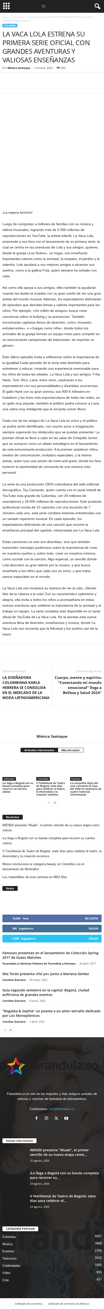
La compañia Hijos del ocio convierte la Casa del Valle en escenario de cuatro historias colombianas (85, 788)
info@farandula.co (61, 1109)
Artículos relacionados (39, 750)
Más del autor (70, 750)
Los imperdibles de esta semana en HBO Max (34, 877)
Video (6, 1273)
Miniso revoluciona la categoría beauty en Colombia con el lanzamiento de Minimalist (43, 866)
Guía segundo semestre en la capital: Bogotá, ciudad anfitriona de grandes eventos (45, 992)
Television (9, 1258)
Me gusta (91, 918)
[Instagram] (47, 1119)
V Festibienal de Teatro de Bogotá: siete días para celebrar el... (63, 1198)
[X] (57, 1119)
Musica (7, 1244)
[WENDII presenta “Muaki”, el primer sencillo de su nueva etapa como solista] (14, 1157)
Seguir (93, 928)
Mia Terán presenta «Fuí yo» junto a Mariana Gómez (46, 973)
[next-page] (54, 802)
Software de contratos (29, 1303)
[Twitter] (18, 85)
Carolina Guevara (14, 980)
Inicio (5, 17)
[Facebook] (7, 85)
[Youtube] (66, 1119)
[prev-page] (49, 802)
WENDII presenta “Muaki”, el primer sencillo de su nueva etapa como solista (50, 827)
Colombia (18, 17)
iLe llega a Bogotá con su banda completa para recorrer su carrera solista (17, 787)
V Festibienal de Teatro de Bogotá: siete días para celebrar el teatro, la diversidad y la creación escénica (50, 788)
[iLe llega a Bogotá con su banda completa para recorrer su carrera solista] (18, 769)
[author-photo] (52, 720)
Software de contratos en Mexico (68, 1303)
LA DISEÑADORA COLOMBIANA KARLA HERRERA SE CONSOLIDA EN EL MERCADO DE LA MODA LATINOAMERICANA (25, 687)
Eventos (76, 778)
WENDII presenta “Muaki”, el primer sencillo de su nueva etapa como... (59, 1152)
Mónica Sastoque (18, 68)
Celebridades (11, 1265)
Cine (5, 1280)
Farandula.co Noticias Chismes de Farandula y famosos (38, 963)
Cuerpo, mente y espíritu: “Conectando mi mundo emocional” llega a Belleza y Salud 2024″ (78, 685)
